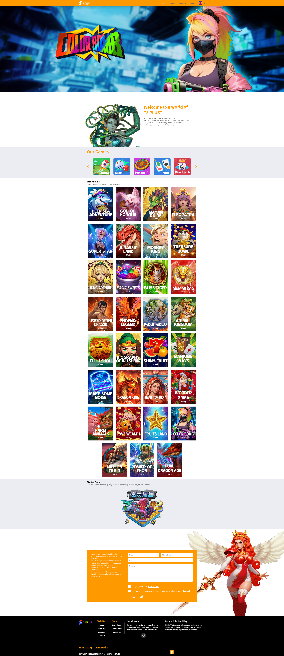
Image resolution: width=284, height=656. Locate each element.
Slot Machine (117, 628)
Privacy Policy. (96, 576)
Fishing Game (117, 632)
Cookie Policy (101, 647)
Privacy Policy (85, 647)
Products (172, 3)
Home (163, 3)
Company (182, 3)
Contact (192, 3)
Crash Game (116, 625)
